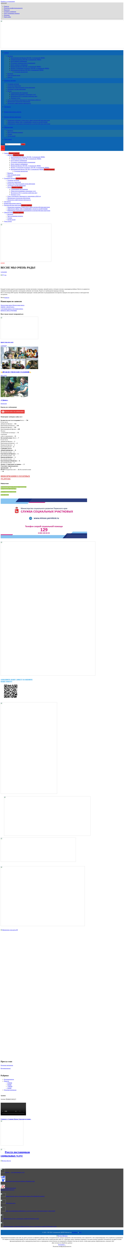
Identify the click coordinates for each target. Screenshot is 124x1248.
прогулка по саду (7, 342)
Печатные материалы (7, 1065)
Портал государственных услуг (15, 1172)
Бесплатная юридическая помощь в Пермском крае (20, 1181)
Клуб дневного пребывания (19, 61)
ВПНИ (9, 1084)
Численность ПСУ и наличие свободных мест (24, 96)
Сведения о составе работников (16, 89)
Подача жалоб (11, 136)
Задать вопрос (5, 495)
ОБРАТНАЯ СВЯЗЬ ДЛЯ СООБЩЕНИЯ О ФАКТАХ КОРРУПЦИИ (27, 122)
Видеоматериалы (6, 1068)
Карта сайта (7, 17)
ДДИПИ (9, 1086)
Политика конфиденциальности (13, 8)
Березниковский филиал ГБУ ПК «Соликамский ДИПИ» (27, 70)
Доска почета (8, 139)
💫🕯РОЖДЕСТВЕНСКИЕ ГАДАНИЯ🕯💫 (16, 372)
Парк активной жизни (13, 75)
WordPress (75, 1232)
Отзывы (9, 134)
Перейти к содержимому (8, 1)
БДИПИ (9, 1083)
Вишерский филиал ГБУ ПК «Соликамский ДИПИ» (26, 66)
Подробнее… (62, 1244)
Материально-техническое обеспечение (18, 101)
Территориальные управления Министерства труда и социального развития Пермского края (29, 1226)
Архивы (3, 1099)
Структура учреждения (14, 85)
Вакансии (7, 10)
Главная (6, 52)
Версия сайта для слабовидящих (14, 411)
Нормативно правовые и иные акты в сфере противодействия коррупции (28, 120)
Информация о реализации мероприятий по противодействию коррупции (28, 124)
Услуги (9, 91)
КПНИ (3, 263)
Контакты (10, 130)
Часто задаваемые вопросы (12, 13)
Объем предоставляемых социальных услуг (23, 94)
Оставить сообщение (10, 11)
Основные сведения (10, 80)
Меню (2, 148)
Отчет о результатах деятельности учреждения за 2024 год (24, 100)
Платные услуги (15, 98)
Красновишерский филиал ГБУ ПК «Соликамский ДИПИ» (28, 58)
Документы (7, 107)
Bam (80, 1232)
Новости (6, 6)
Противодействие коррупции (12, 117)
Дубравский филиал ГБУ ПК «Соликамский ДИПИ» (26, 59)
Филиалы (7, 15)
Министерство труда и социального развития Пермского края (21, 1218)
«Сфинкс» (4, 400)
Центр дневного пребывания (19, 65)
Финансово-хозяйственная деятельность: (19, 103)
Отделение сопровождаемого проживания (23, 63)
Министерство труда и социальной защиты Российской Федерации (25, 1196)
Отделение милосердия (21, 72)
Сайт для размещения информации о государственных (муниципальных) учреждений (30, 1211)
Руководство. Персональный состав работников (21, 87)
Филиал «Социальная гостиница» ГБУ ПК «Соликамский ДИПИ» (30, 68)
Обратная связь (8, 127)
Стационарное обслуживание (19, 92)
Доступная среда (10, 1203)
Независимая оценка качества (12, 112)
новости (6, 297)
